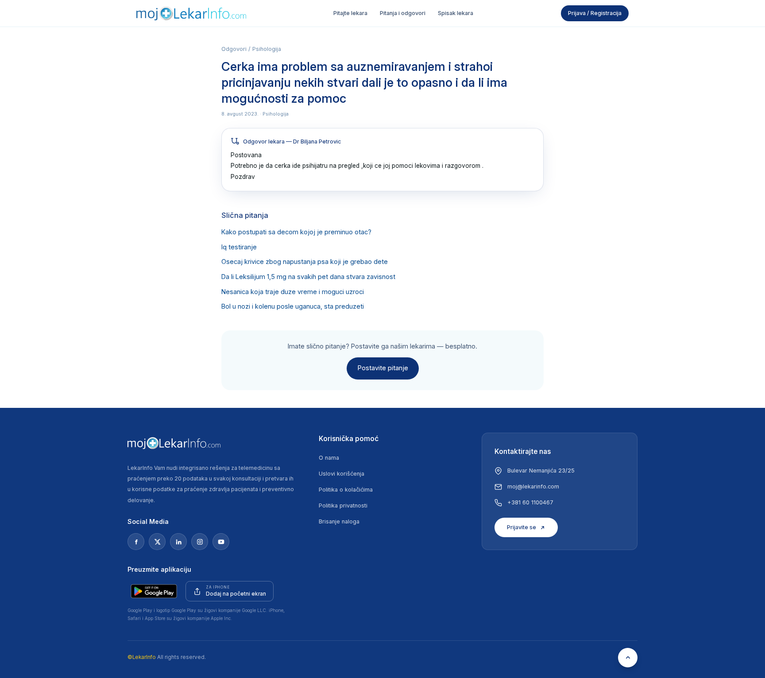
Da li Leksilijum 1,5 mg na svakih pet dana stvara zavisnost (308, 277)
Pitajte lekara (350, 13)
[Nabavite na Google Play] (154, 591)
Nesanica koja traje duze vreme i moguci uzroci (292, 292)
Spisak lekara (455, 13)
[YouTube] (220, 541)
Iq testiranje (239, 247)
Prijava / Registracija (595, 13)
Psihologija (266, 49)
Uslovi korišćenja (341, 473)
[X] (157, 541)
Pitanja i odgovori (402, 13)
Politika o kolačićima (346, 489)
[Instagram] (199, 541)
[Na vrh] (628, 657)
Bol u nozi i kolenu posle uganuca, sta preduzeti (292, 306)
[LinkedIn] (178, 541)
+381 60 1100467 (530, 502)
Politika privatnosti (343, 505)
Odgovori (234, 49)
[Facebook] (136, 541)
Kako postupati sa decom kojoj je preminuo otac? (296, 232)
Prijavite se (521, 527)
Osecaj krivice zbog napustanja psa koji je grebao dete (304, 262)
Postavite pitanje (382, 368)
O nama (329, 457)
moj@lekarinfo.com (533, 486)
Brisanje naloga (339, 521)
